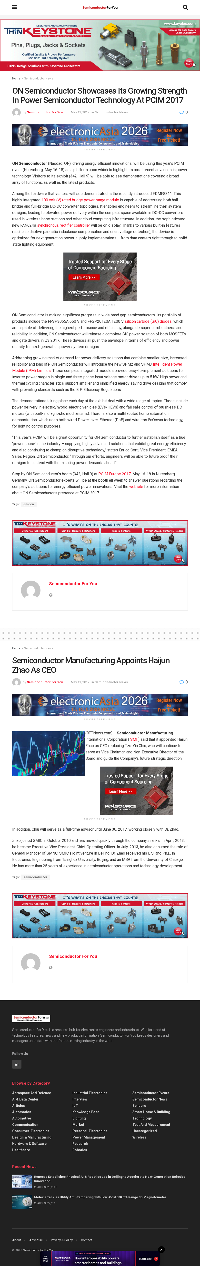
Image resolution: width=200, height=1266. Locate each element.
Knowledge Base (85, 1112)
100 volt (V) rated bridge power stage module (80, 200)
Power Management (88, 1137)
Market (78, 1125)
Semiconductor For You (45, 112)
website (136, 486)
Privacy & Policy (62, 1240)
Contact (86, 1240)
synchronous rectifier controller (63, 225)
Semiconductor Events (150, 1093)
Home (16, 78)
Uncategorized (144, 1131)
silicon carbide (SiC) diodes (148, 321)
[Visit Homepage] (100, 7)
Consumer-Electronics (30, 1131)
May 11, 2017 (80, 112)
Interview (79, 1099)
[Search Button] (185, 7)
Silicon (28, 504)
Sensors (139, 1106)
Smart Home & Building (151, 1112)
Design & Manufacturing (31, 1137)
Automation (21, 1112)
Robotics (79, 1150)
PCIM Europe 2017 (114, 474)
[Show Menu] (14, 7)
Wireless (139, 1137)
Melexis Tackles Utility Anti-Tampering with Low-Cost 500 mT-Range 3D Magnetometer (100, 1197)
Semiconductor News (38, 78)
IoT (75, 1106)
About (16, 1240)
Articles (18, 1106)
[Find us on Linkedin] (16, 1064)
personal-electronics (89, 1131)
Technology (142, 1118)
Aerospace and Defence (31, 1093)
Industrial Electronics (89, 1093)
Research (80, 1144)
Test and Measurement (151, 1125)
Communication (25, 1125)
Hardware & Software (29, 1144)
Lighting (79, 1118)
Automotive (21, 1118)
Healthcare (21, 1150)
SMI (133, 739)
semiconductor (35, 877)
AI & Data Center (25, 1099)
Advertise (36, 1240)
